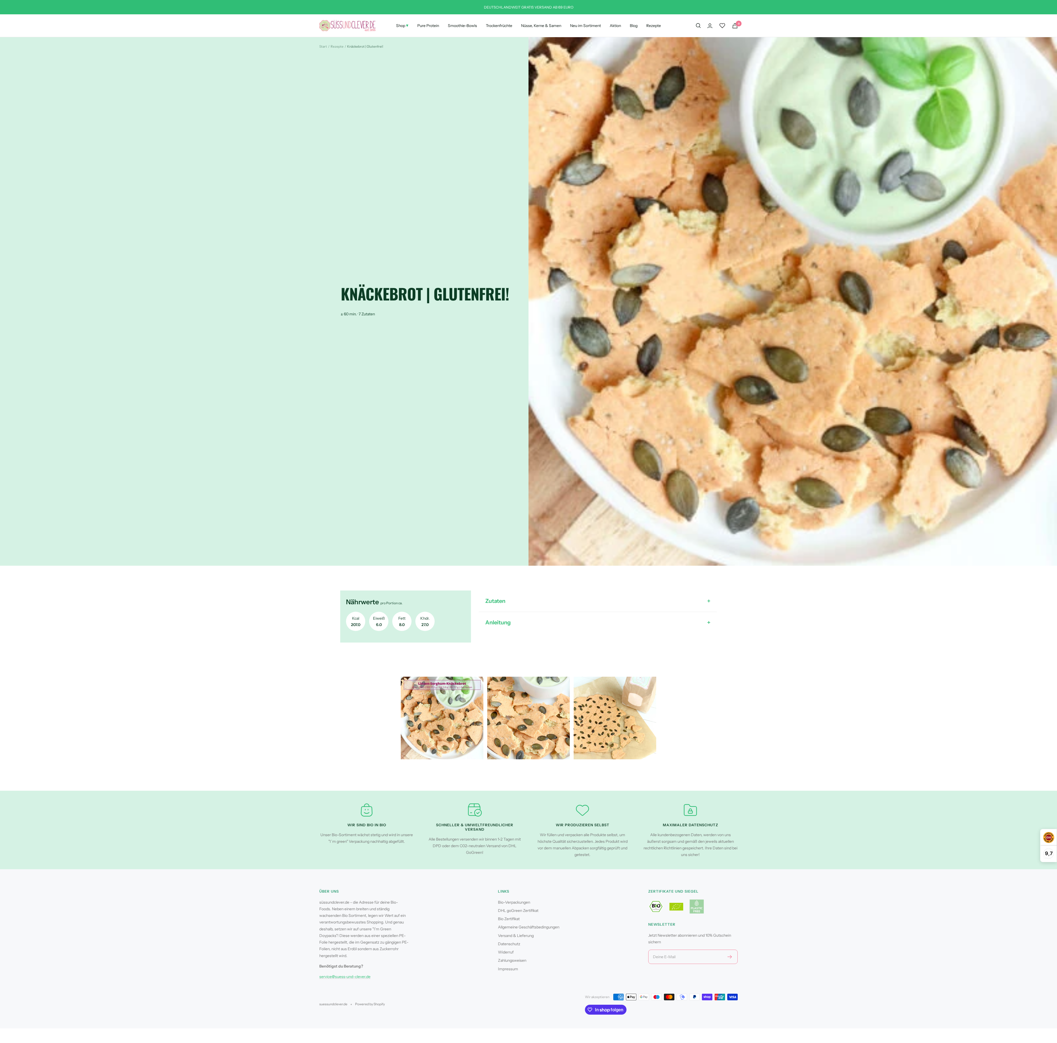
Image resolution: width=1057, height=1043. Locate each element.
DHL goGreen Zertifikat (518, 910)
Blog (634, 25)
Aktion (615, 25)
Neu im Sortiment (585, 25)
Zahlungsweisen (512, 960)
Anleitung (498, 622)
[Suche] (698, 25)
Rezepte (653, 25)
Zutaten (495, 601)
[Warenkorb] (735, 25)
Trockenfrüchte (499, 25)
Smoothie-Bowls (462, 25)
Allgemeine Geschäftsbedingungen (528, 927)
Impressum (508, 968)
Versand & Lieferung (516, 935)
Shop (402, 25)
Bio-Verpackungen (514, 902)
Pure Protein (428, 25)
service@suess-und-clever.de (345, 976)
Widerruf (506, 952)
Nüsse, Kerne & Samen (541, 25)
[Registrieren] (730, 957)
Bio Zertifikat (509, 918)
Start (323, 46)
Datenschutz (509, 943)
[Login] (709, 25)
